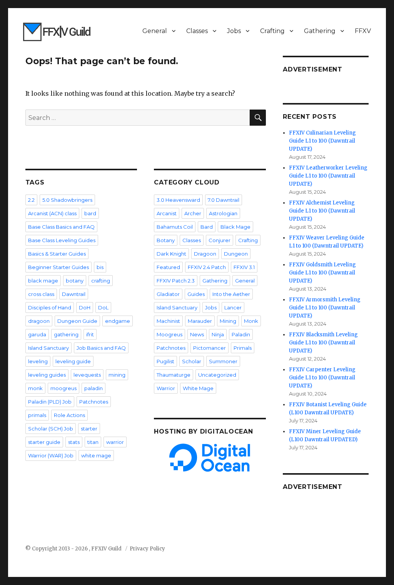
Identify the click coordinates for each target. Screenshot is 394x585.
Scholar (191, 361)
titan (92, 442)
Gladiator (168, 294)
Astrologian (223, 213)
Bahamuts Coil (175, 227)
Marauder (200, 321)
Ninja (218, 334)
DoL (103, 307)
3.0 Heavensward (178, 200)
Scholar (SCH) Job (50, 428)
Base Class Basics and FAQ (61, 227)
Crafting (272, 31)
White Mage (198, 388)
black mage (43, 281)
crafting (100, 281)
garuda (37, 334)
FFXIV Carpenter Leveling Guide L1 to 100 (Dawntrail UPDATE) (322, 377)
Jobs (234, 31)
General (154, 31)
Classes (197, 31)
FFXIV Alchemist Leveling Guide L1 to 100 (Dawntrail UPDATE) (322, 210)
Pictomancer (209, 348)
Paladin (241, 334)
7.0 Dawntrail (223, 200)
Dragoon (205, 254)
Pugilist (165, 361)
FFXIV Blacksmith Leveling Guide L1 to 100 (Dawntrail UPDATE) (323, 342)
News (197, 334)
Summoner (223, 361)
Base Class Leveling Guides (61, 240)
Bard (206, 227)
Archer (192, 213)
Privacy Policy (147, 548)
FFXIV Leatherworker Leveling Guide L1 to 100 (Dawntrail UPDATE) (328, 176)
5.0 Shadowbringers (67, 200)
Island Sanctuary (48, 348)
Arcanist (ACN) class (52, 213)
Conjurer (219, 240)
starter (89, 428)
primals (37, 415)
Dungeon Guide (77, 321)
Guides (196, 294)
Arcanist (167, 213)
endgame (117, 321)
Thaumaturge (173, 375)
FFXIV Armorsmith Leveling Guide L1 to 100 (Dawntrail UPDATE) (325, 307)
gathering (66, 334)
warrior (115, 442)
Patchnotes (93, 402)
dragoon (39, 321)
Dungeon (236, 254)
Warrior (166, 388)
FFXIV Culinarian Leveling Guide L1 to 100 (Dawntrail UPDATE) (322, 141)
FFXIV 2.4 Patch (207, 267)
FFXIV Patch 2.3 (176, 281)
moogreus (63, 388)
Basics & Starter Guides (57, 254)
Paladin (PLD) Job (50, 402)
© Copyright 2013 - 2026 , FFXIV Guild (74, 548)
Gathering (320, 31)
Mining (228, 321)
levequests (87, 375)
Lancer (233, 307)
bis (100, 267)
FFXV (363, 31)
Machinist (168, 321)
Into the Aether (231, 294)
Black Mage (235, 227)
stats (74, 442)
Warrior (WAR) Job (50, 455)
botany (74, 281)
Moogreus (169, 334)
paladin (93, 388)
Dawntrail (73, 294)
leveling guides (47, 375)
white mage (96, 455)
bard (90, 213)
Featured (168, 267)
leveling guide (73, 361)
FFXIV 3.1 (244, 267)
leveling (38, 361)
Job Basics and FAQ (101, 348)
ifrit (90, 334)
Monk (251, 321)
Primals (243, 348)
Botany (166, 240)
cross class (41, 294)
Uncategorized (217, 375)
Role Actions (69, 415)
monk (35, 388)
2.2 (31, 200)
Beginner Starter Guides (58, 267)
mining (117, 375)
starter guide (44, 442)
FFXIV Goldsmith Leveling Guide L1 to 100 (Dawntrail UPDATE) (322, 272)
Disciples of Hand (49, 307)
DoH (84, 307)
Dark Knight (171, 254)
